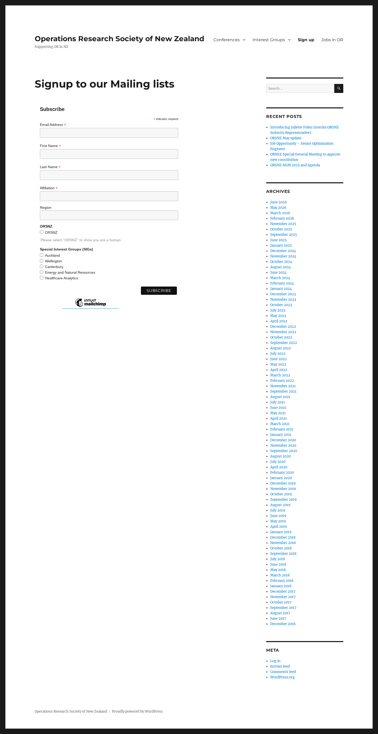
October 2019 (281, 494)
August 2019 (280, 505)
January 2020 (281, 478)
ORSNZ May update (285, 138)
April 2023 (278, 321)
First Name (50, 145)
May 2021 (278, 413)
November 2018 (283, 543)
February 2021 (281, 429)
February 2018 (281, 580)
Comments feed (283, 672)
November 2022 (283, 332)
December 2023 (283, 294)
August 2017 (280, 613)
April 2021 (278, 418)
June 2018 (278, 564)
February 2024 (282, 283)
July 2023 (277, 310)
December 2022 (283, 326)
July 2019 (277, 510)
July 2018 (277, 559)
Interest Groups (269, 39)
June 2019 (278, 516)
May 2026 (278, 207)
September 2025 (283, 234)
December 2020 (283, 440)
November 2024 (283, 256)
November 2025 (283, 224)
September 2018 (283, 553)
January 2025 (281, 245)
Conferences (226, 39)
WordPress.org (282, 677)
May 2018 (278, 570)
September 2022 (283, 343)
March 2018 (280, 575)
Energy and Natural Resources (70, 272)
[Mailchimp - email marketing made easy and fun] (90, 306)
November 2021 (283, 386)
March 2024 (280, 278)
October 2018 (281, 548)
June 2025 (278, 240)
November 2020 (283, 445)
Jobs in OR (332, 39)
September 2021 (283, 391)
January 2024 (281, 289)
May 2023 (278, 316)
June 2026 (278, 202)
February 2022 (282, 380)
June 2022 (278, 359)
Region (45, 207)
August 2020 (280, 456)
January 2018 (280, 586)
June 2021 (278, 407)
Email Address (53, 124)
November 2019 (283, 489)
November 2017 (283, 597)
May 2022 (278, 364)
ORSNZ (51, 232)
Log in (275, 661)
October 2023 (281, 305)
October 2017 (281, 602)
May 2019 (278, 521)
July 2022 (277, 353)
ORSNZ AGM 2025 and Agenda (295, 165)
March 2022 (280, 375)
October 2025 (281, 229)
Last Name (50, 167)
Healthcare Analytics (61, 278)
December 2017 (282, 591)
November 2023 (283, 299)
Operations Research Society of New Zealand (119, 38)
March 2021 (280, 424)
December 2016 (283, 624)
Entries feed (280, 666)
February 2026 (282, 218)
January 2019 (281, 532)
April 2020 (278, 467)
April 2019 (278, 526)
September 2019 (283, 499)
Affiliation (49, 188)
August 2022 (280, 348)
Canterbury (54, 267)
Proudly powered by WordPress (137, 711)
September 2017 (283, 608)
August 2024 (280, 267)
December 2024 (283, 251)
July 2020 (277, 462)
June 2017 (278, 618)
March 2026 (280, 213)
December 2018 (282, 537)
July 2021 (277, 402)
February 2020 (282, 472)
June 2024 (278, 272)
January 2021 (280, 435)
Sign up (306, 39)
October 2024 (281, 262)
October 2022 (281, 337)
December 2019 (283, 483)
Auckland (52, 255)
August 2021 (280, 397)
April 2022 (278, 370)
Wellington (53, 261)
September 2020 (283, 451)
